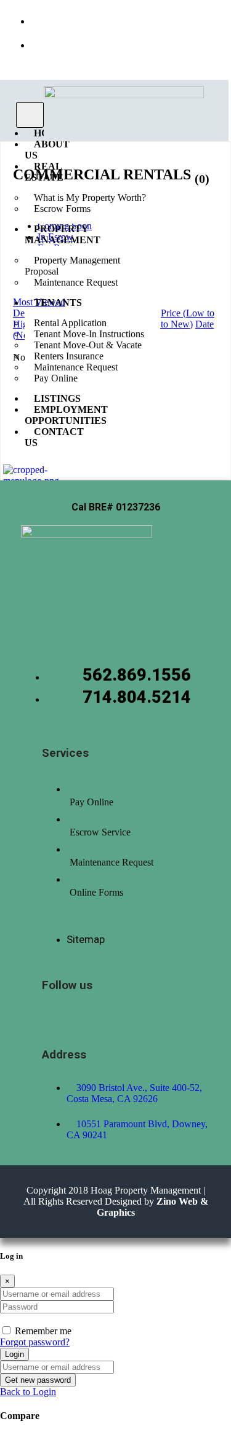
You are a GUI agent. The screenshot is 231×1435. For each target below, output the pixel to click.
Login (14, 1354)
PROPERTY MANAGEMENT (62, 234)
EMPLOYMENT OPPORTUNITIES (66, 415)
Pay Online (56, 378)
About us (47, 149)
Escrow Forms (62, 208)
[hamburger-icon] (30, 115)
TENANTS (58, 302)
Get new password (38, 1380)
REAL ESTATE (44, 171)
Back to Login (28, 1391)
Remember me (43, 1331)
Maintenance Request (76, 282)
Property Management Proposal (72, 265)
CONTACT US (54, 437)
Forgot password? (35, 1342)
